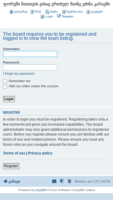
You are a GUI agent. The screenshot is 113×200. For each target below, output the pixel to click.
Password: (11, 62)
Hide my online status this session (33, 86)
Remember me (19, 81)
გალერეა (21, 11)
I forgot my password (18, 73)
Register (11, 166)
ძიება (54, 11)
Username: (11, 49)
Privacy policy (40, 153)
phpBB (41, 190)
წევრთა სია (75, 11)
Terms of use (14, 153)
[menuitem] (46, 17)
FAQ (38, 11)
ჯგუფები (97, 11)
